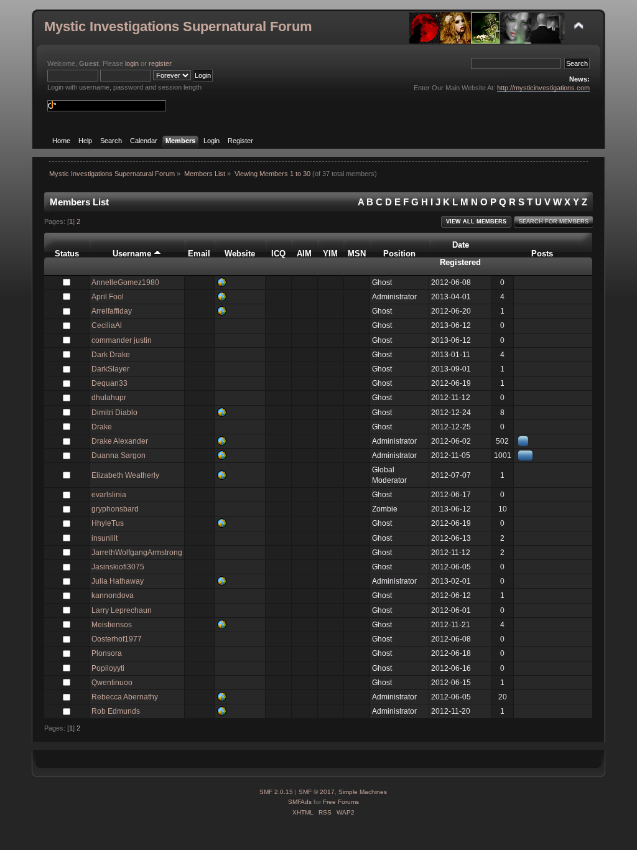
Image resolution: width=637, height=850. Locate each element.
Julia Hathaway (117, 581)
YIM (330, 253)
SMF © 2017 (317, 791)
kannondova (112, 595)
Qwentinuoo (112, 682)
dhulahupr (108, 397)
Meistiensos (111, 624)
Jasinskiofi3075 (117, 567)
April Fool (107, 296)
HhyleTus (107, 523)
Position (399, 253)
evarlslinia (108, 494)
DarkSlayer (110, 369)
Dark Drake (110, 354)
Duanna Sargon (118, 455)
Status (67, 253)
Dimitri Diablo (114, 412)
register (160, 63)
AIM (304, 253)
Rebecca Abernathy (124, 697)
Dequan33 (109, 383)
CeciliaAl (106, 325)
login (132, 63)
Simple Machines (362, 791)
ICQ (278, 253)
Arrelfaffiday (111, 311)
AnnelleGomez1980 (125, 282)
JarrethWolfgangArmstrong (136, 552)
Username (133, 253)
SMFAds (300, 801)
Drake (101, 427)
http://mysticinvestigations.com (543, 87)
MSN (357, 253)
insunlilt (104, 538)
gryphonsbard (115, 509)
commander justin (121, 340)
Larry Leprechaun (121, 610)
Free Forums (341, 801)
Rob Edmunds (115, 711)
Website (240, 253)
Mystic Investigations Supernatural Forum (178, 26)
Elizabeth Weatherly (125, 475)
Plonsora (106, 653)
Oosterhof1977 (116, 639)
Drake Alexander (119, 441)
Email (199, 253)
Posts (542, 253)
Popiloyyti (107, 668)
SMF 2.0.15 (276, 791)
